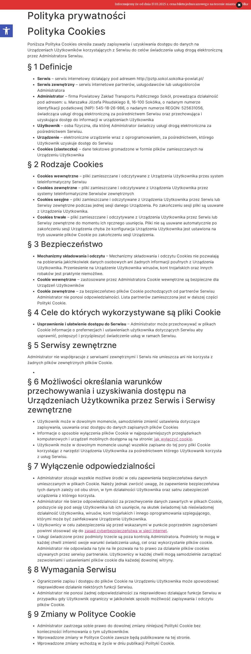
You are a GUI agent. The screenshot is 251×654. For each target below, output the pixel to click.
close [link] (239, 5)
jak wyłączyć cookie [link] (173, 438)
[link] (6, 30)
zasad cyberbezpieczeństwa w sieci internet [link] (126, 530)
